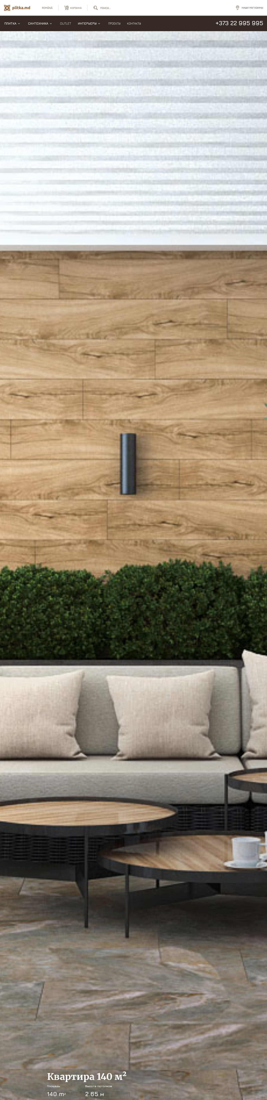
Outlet (65, 23)
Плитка (10, 23)
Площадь (53, 1086)
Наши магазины (252, 7)
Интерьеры (87, 23)
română (47, 7)
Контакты (134, 23)
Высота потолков (98, 1086)
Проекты (114, 23)
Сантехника (38, 23)
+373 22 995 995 (239, 23)
